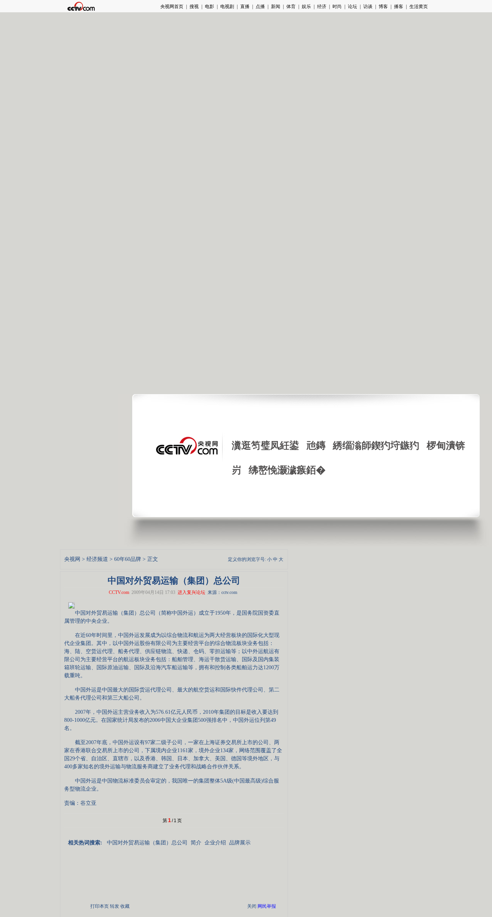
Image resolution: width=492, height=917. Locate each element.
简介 (196, 843)
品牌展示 (240, 843)
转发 (114, 906)
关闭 (251, 906)
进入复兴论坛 (191, 592)
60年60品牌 (127, 559)
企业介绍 (215, 843)
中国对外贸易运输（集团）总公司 (147, 843)
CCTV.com (119, 592)
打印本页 (99, 906)
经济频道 (97, 559)
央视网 (72, 559)
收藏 (125, 906)
